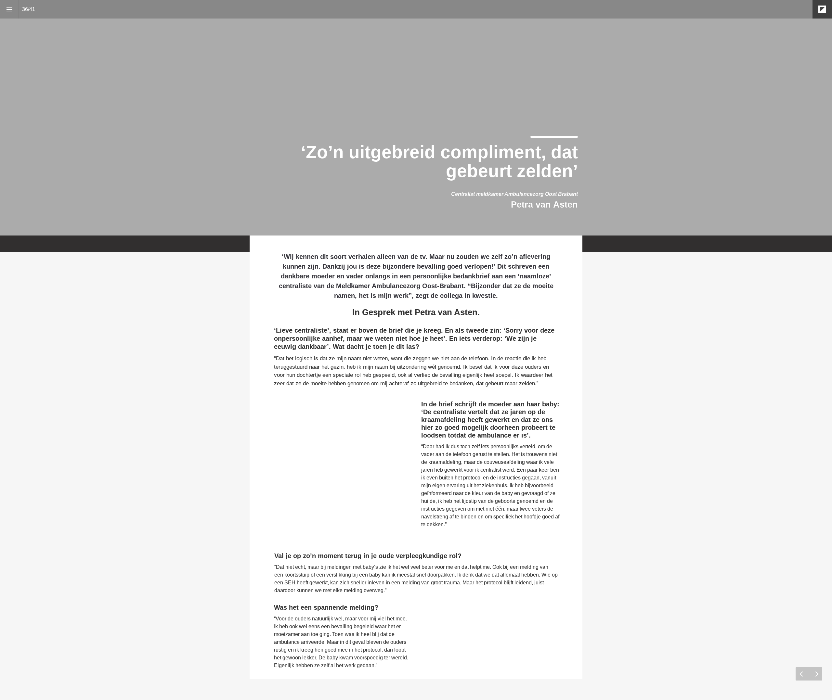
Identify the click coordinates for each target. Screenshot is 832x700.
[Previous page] (802, 674)
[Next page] (815, 674)
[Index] (9, 9)
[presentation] (416, 117)
